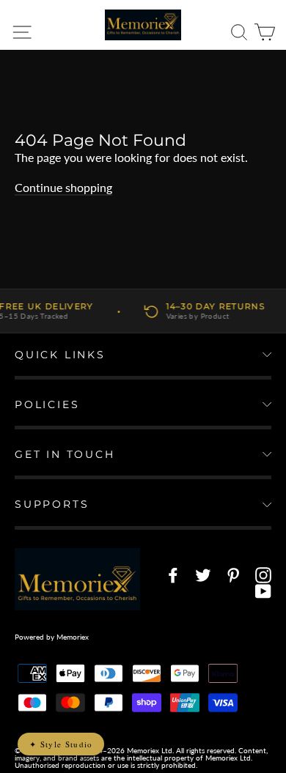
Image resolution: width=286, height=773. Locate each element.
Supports (52, 504)
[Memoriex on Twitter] (203, 575)
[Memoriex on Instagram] (263, 575)
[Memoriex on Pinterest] (233, 575)
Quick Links (60, 354)
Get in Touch (65, 454)
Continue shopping (63, 187)
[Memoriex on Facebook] (173, 575)
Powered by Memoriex (52, 636)
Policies (47, 404)
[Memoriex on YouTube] (263, 591)
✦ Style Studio (60, 744)
